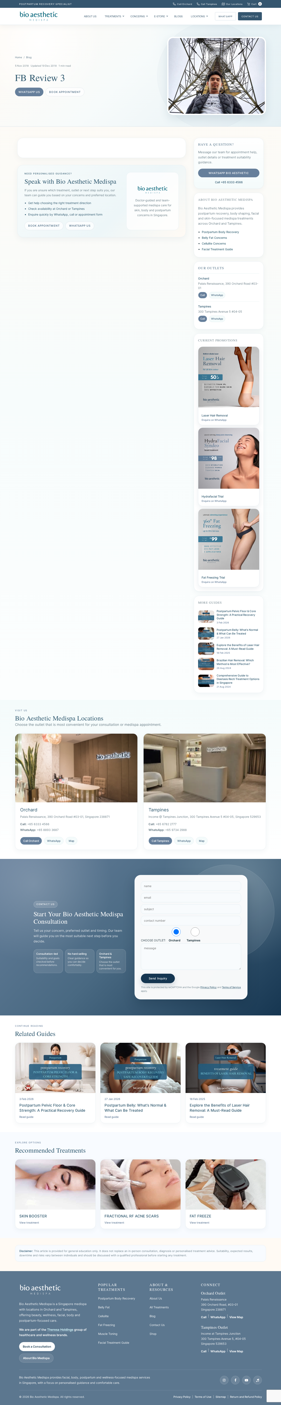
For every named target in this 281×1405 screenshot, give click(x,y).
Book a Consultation (37, 1346)
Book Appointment (65, 92)
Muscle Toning (107, 1333)
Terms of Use (203, 1397)
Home (18, 57)
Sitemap (221, 1397)
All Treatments (159, 1307)
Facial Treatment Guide (217, 249)
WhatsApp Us (29, 92)
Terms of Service (231, 987)
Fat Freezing (106, 1325)
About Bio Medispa (36, 1358)
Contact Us (250, 16)
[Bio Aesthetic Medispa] (38, 16)
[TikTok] (257, 1380)
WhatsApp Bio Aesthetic (229, 173)
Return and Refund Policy (246, 1397)
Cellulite (103, 1316)
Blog (28, 57)
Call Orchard (31, 840)
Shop (153, 1333)
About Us (156, 1298)
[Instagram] (224, 1380)
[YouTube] (246, 1380)
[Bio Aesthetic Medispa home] (40, 1290)
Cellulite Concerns (214, 243)
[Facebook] (235, 1380)
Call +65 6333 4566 (229, 182)
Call (202, 295)
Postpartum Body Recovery (220, 232)
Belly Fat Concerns (214, 237)
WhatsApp (225, 16)
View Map (236, 1317)
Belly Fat (104, 1307)
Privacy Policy (208, 987)
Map (71, 840)
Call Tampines (160, 840)
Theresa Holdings (60, 1330)
